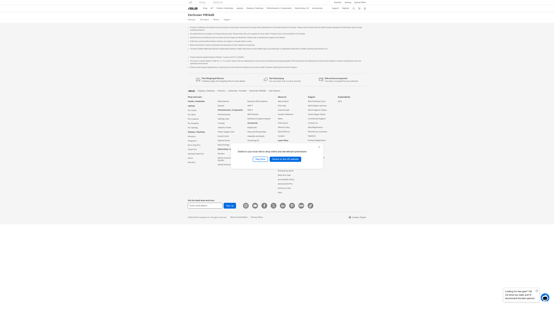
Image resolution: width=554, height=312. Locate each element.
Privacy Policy (257, 217)
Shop (205, 8)
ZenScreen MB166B (201, 15)
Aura (280, 192)
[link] (193, 9)
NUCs (190, 158)
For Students (193, 123)
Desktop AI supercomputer (259, 119)
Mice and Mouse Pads (256, 132)
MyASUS (312, 136)
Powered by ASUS (286, 171)
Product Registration (317, 140)
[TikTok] (310, 206)
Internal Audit (283, 110)
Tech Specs (204, 20)
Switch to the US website (285, 159)
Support (227, 20)
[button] (348, 2)
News (280, 119)
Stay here (260, 159)
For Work (192, 115)
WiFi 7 (250, 106)
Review (216, 20)
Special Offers (360, 2)
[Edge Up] (301, 206)
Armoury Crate (284, 188)
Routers (221, 154)
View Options (274, 91)
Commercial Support (317, 119)
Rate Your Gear (284, 175)
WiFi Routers (253, 114)
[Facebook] (264, 206)
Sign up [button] (230, 205)
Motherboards (224, 114)
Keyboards (252, 127)
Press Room (283, 123)
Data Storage (223, 145)
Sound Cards (223, 136)
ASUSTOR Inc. (284, 132)
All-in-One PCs (194, 145)
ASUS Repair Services (317, 106)
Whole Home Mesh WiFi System (228, 159)
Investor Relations (285, 114)
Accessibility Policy (286, 179)
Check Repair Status (316, 114)
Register (345, 8)
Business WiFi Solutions (257, 101)
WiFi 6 (250, 110)
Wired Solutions (224, 165)
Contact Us (313, 123)
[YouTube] (255, 206)
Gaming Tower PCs (196, 154)
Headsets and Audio (256, 136)
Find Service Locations (317, 132)
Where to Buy (284, 127)
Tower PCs (192, 149)
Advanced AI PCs (285, 184)
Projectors (192, 141)
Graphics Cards (224, 127)
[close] (319, 147)
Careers (281, 136)
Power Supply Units (226, 132)
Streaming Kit (253, 140)
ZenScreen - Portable (237, 91)
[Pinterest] (292, 206)
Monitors (192, 136)
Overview (191, 20)
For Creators (193, 119)
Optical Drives (224, 140)
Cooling (221, 123)
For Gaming (193, 128)
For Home (192, 110)
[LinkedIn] (283, 206)
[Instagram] (246, 206)
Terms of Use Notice (238, 217)
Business (337, 2)
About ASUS (283, 101)
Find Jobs (282, 106)
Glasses (221, 106)
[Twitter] (273, 206)
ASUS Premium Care (316, 101)
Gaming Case (223, 119)
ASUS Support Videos (317, 110)
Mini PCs (191, 162)
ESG (340, 101)
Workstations (223, 101)
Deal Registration (315, 127)
